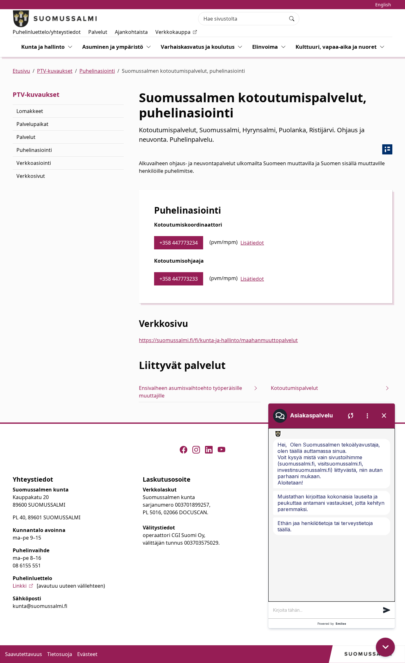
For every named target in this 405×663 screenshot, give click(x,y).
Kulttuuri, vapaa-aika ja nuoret (336, 46)
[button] (386, 610)
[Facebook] (183, 449)
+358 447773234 (178, 242)
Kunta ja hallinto (43, 46)
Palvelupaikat (32, 124)
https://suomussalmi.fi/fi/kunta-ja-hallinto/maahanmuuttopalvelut (218, 340)
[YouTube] (221, 449)
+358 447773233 (178, 278)
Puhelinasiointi (97, 70)
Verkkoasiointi (33, 162)
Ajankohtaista (131, 31)
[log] (331, 515)
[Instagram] (196, 449)
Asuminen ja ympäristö (112, 46)
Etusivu (21, 70)
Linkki (20, 585)
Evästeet (87, 654)
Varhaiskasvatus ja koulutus (197, 46)
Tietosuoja (59, 654)
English (383, 5)
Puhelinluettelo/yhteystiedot (47, 31)
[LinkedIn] (209, 449)
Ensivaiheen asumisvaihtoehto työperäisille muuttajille (190, 392)
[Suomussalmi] (55, 18)
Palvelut (97, 31)
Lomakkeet (29, 111)
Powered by (331, 623)
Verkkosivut (30, 175)
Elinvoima (265, 46)
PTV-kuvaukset (54, 70)
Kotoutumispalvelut (294, 388)
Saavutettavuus (23, 654)
